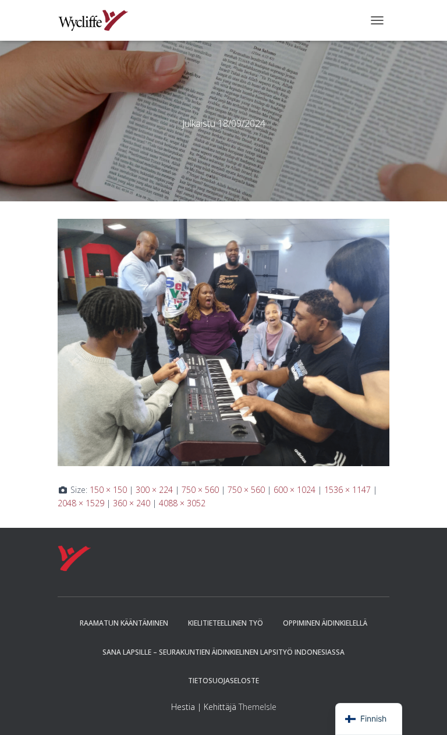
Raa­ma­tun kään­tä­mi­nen (124, 623)
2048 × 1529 (81, 503)
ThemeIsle (257, 706)
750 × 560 (200, 489)
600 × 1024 (294, 489)
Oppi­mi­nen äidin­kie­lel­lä (325, 623)
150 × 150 (108, 489)
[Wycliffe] (97, 20)
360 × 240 (131, 503)
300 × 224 (154, 489)
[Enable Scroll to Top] (424, 711)
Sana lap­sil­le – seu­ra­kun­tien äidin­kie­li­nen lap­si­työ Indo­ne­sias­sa (223, 652)
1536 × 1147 (347, 489)
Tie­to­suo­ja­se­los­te (223, 681)
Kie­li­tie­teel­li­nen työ (225, 623)
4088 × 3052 (182, 503)
